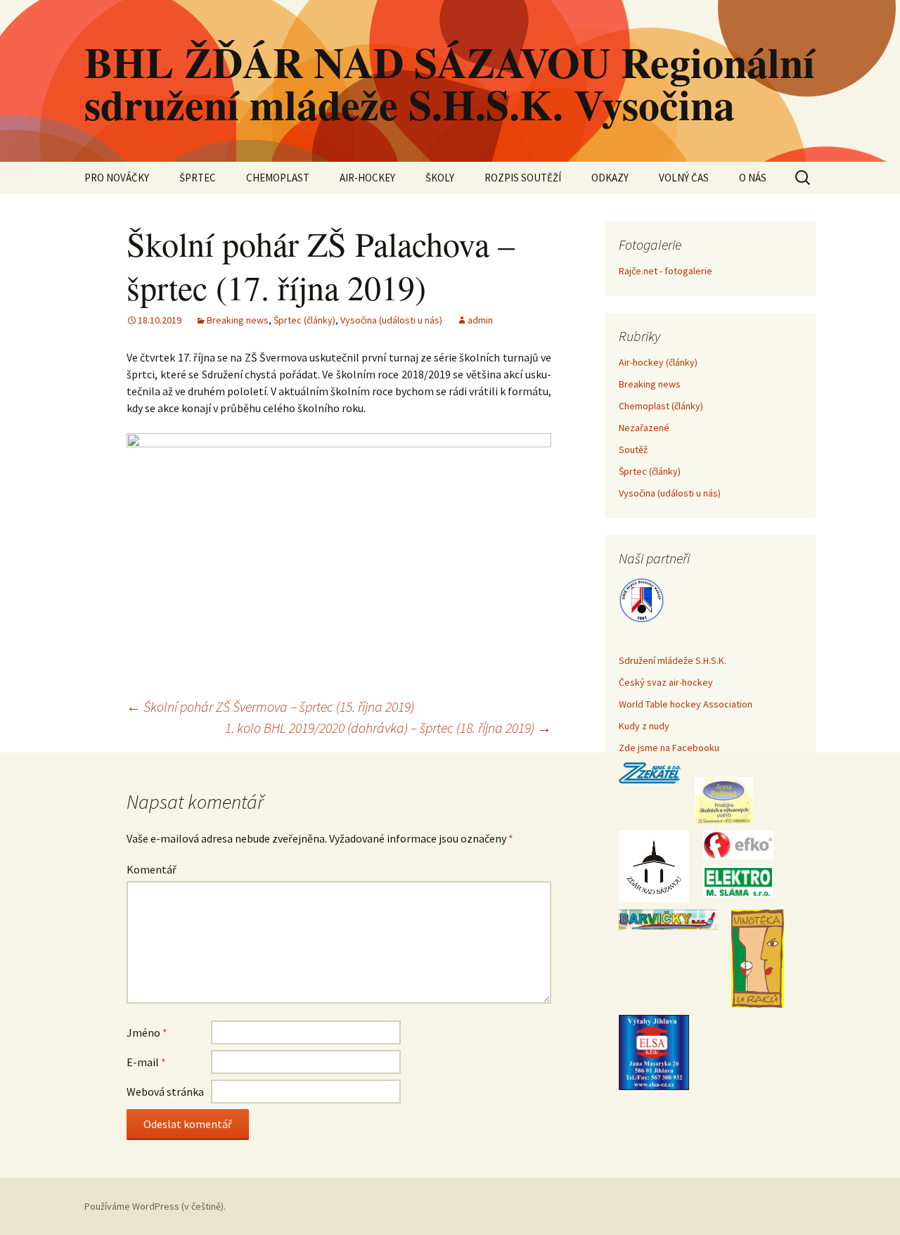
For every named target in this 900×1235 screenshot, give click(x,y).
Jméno (147, 1032)
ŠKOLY (439, 177)
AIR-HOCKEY (367, 177)
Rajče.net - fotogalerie (665, 270)
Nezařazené (644, 427)
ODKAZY (610, 177)
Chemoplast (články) (661, 405)
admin (480, 320)
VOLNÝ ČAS (684, 177)
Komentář (151, 869)
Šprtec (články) (304, 320)
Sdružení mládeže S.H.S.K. (672, 660)
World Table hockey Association (685, 704)
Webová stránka (165, 1091)
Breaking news (238, 320)
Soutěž (633, 449)
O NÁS (752, 177)
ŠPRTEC (197, 177)
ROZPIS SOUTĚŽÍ (522, 177)
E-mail (146, 1062)
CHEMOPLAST (277, 177)
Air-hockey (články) (658, 362)
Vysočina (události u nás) (391, 320)
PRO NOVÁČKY (116, 177)
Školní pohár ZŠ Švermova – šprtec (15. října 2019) (270, 706)
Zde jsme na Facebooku (669, 747)
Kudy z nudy (644, 725)
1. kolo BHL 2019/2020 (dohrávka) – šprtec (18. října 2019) (388, 727)
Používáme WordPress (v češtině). (155, 1206)
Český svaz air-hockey (666, 682)
